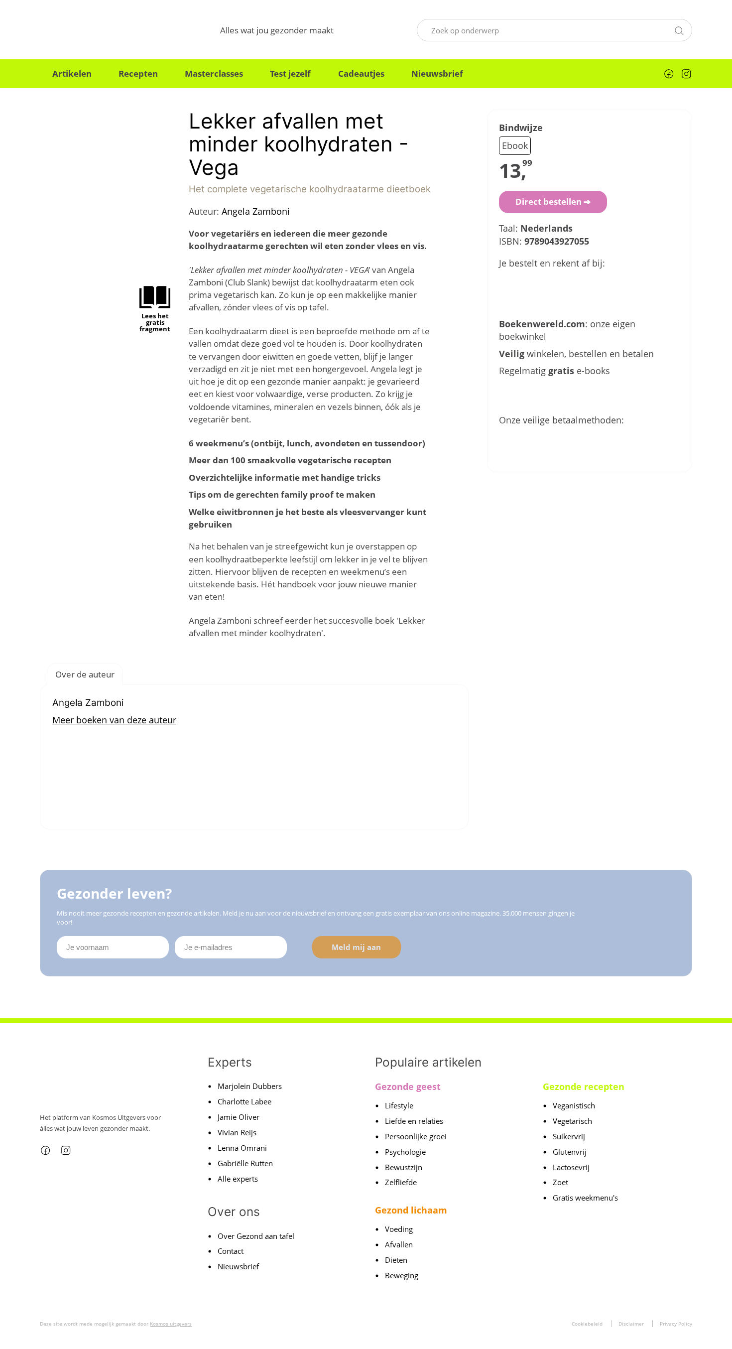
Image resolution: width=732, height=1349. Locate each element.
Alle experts (238, 1179)
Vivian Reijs (237, 1132)
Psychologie (405, 1152)
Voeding (399, 1229)
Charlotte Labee (244, 1101)
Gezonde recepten (583, 1086)
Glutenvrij (570, 1152)
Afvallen (399, 1244)
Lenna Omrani (242, 1148)
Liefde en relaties (414, 1121)
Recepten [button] (138, 73)
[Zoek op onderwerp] (679, 29)
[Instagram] (686, 73)
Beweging (401, 1275)
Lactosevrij (571, 1167)
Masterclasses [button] (214, 73)
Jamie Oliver (238, 1117)
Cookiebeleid (587, 1323)
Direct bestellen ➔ (553, 201)
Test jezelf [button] (290, 73)
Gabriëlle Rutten (245, 1163)
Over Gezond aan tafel (256, 1236)
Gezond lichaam (411, 1210)
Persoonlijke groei (416, 1136)
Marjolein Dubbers (250, 1086)
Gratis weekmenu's (585, 1198)
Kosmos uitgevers (171, 1323)
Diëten (396, 1260)
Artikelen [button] (72, 73)
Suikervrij (569, 1136)
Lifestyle (399, 1105)
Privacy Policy (676, 1323)
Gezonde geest (408, 1086)
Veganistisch (574, 1105)
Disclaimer (631, 1323)
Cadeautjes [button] (361, 73)
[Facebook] (668, 73)
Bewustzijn (403, 1167)
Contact (231, 1251)
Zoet (560, 1182)
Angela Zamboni (256, 211)
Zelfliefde (401, 1182)
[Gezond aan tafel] (88, 30)
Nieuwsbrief (437, 73)
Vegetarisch (572, 1121)
